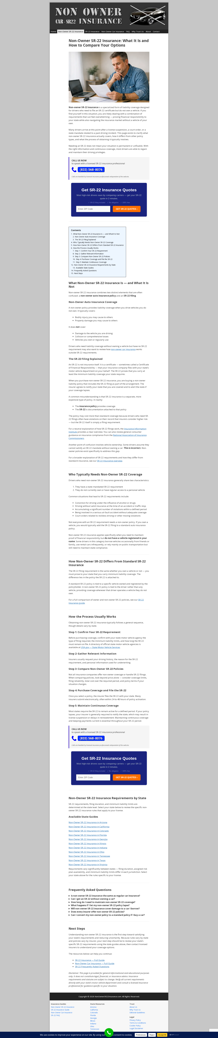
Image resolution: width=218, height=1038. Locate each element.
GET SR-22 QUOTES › (127, 209)
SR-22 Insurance (92, 31)
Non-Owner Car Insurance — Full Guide (94, 963)
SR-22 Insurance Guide (60, 1010)
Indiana (93, 1023)
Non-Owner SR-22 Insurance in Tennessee (89, 856)
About (148, 31)
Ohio (92, 1026)
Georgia (93, 1018)
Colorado (94, 1012)
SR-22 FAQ (55, 1015)
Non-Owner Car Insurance (112, 31)
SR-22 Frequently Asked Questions (92, 966)
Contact (156, 31)
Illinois (92, 1021)
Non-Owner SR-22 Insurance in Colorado (89, 830)
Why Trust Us (138, 31)
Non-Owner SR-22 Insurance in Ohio (86, 851)
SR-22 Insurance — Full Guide (90, 960)
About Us (133, 1007)
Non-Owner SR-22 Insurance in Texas (87, 860)
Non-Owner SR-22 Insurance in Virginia (88, 864)
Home (53, 31)
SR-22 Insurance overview (109, 460)
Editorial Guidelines (137, 1012)
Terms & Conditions (138, 1023)
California (94, 1010)
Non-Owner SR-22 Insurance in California (89, 826)
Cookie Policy (135, 1025)
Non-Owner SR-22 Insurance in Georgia (88, 839)
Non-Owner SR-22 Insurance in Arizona (88, 822)
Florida (93, 1015)
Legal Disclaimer (136, 1028)
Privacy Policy (135, 1020)
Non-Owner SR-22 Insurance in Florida (88, 835)
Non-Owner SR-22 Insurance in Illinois (87, 843)
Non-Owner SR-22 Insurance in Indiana (88, 847)
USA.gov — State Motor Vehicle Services (100, 647)
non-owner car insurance (123, 349)
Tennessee (94, 1029)
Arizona (93, 1007)
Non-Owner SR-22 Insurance (70, 31)
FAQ (128, 31)
